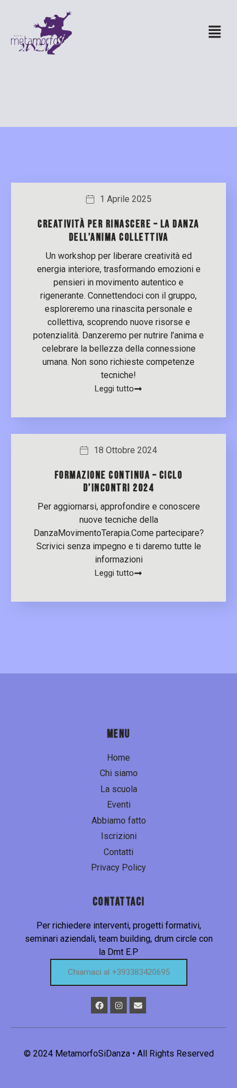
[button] (215, 32)
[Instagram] (118, 1005)
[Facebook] (99, 1005)
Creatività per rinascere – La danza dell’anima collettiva (118, 230)
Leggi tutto (114, 389)
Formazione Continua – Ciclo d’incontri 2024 (119, 482)
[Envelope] (138, 1005)
